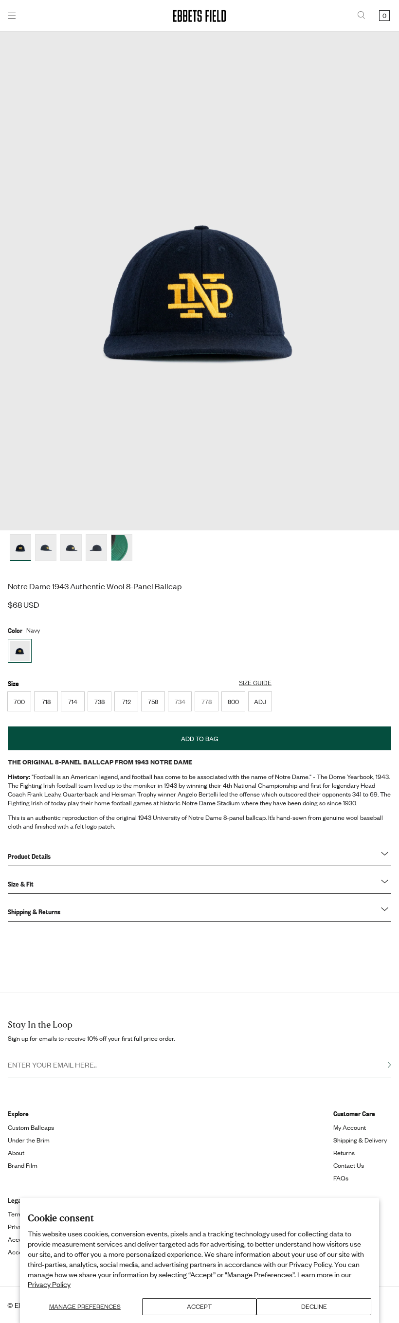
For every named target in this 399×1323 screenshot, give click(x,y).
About (16, 1152)
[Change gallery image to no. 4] (121, 547)
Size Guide (255, 683)
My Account (349, 1127)
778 (209, 704)
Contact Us (348, 1165)
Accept (199, 1306)
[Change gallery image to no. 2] (71, 547)
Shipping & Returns (34, 911)
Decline (314, 1306)
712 (126, 701)
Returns (344, 1152)
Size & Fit (21, 883)
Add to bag (199, 738)
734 (183, 704)
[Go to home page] (199, 16)
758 (153, 701)
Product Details (29, 856)
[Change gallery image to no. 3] (96, 547)
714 (72, 701)
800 (233, 701)
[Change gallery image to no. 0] (20, 547)
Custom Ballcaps (31, 1127)
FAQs (340, 1178)
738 (99, 701)
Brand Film (22, 1165)
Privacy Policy (49, 1284)
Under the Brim (29, 1140)
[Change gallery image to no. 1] (45, 547)
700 (19, 701)
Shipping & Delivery (360, 1140)
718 (46, 701)
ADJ (260, 701)
